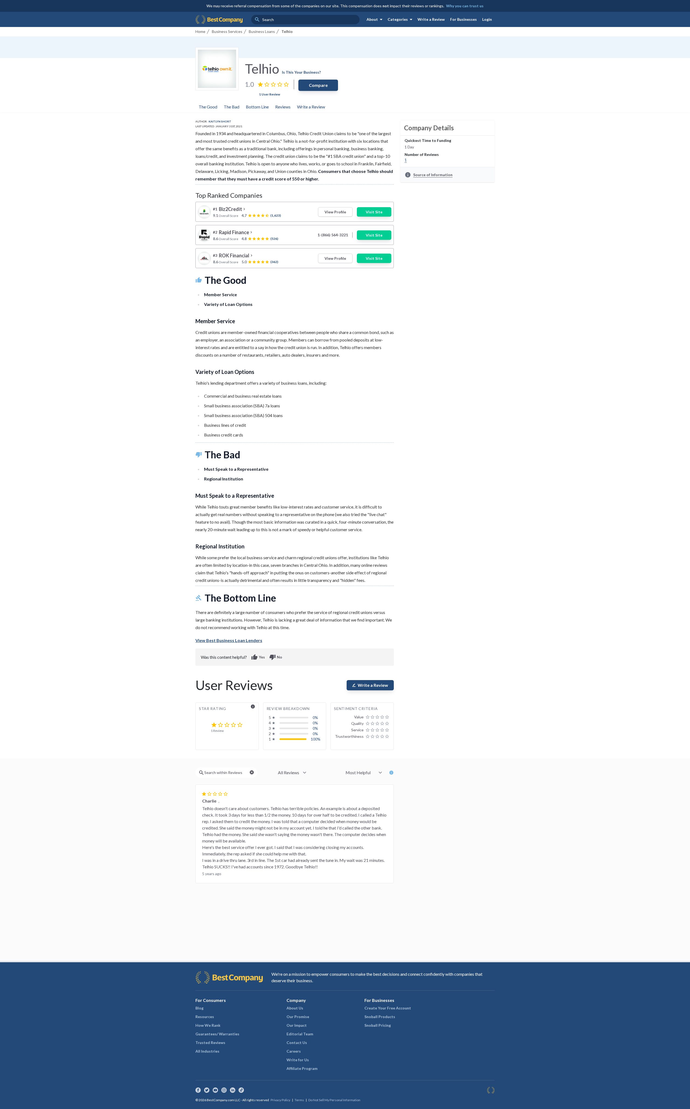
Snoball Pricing (377, 1025)
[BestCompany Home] (219, 19)
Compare (318, 85)
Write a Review (431, 19)
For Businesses (463, 19)
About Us (295, 1008)
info (252, 706)
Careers (294, 1051)
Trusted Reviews (210, 1042)
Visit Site (374, 212)
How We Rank (207, 1025)
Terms (299, 1100)
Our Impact (297, 1025)
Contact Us (297, 1042)
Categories (401, 19)
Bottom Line (257, 106)
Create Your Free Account (387, 1008)
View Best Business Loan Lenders (228, 640)
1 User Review (269, 94)
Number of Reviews (422, 154)
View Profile (335, 212)
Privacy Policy (280, 1100)
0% (315, 717)
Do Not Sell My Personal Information (334, 1100)
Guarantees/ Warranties (217, 1034)
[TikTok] (241, 1090)
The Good (208, 106)
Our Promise (298, 1016)
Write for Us (298, 1059)
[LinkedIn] (232, 1090)
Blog (199, 1008)
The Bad (231, 106)
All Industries (207, 1051)
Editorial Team (300, 1034)
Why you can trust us (465, 6)
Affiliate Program (302, 1068)
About (375, 19)
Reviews (283, 106)
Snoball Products (379, 1016)
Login (487, 19)
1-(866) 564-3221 (333, 235)
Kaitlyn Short (220, 121)
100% (315, 739)
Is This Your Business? (301, 72)
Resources (204, 1016)
